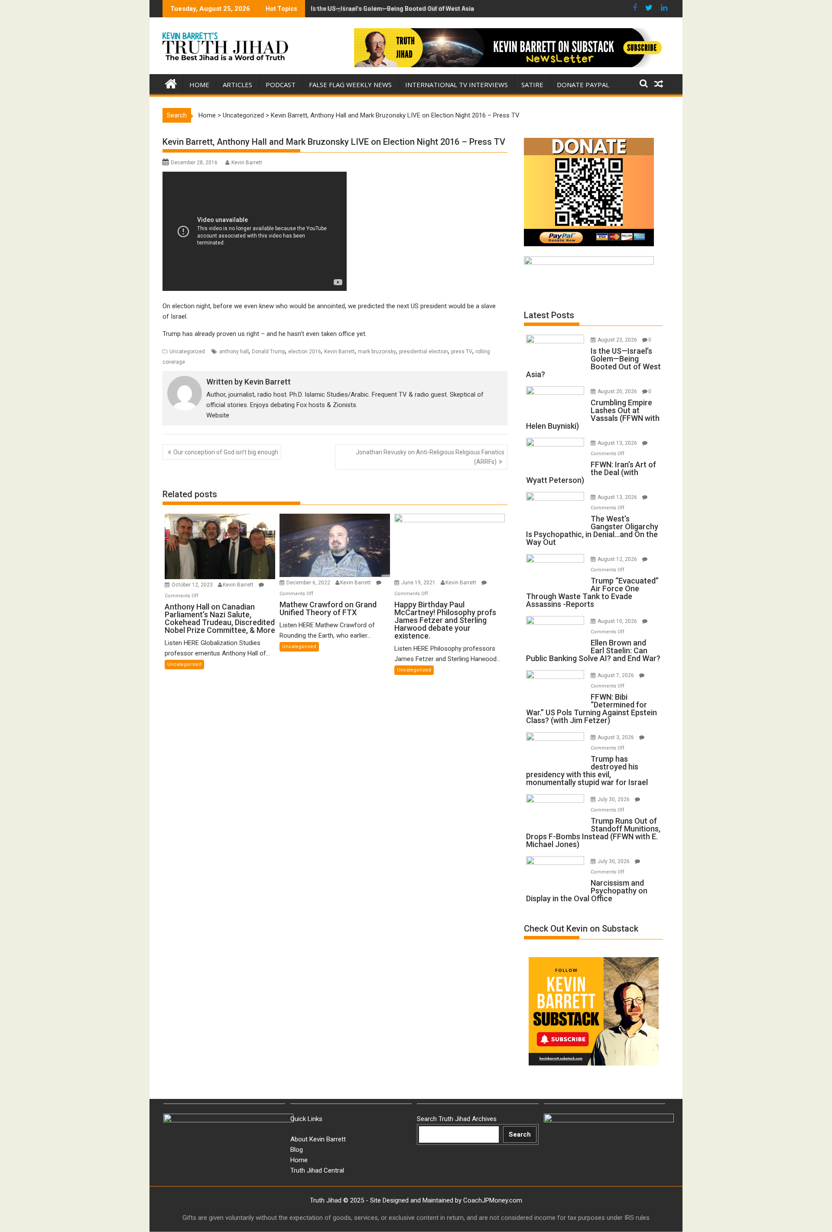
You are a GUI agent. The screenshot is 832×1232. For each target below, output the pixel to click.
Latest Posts (549, 315)
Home (199, 84)
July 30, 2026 (614, 799)
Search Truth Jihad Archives (457, 1119)
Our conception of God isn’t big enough (225, 452)
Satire (532, 84)
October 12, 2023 (193, 585)
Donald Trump (268, 352)
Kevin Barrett (246, 163)
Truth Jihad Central (317, 1170)
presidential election (423, 352)
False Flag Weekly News (350, 84)
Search (520, 1134)
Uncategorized (243, 115)
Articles (237, 84)
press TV (461, 352)
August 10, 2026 (618, 621)
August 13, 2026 (618, 443)
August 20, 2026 (618, 391)
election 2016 (304, 352)
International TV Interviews (456, 84)
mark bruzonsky (377, 352)
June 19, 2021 (419, 583)
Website (217, 415)
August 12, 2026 (618, 559)
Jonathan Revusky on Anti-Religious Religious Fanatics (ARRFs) (430, 457)
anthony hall (234, 352)
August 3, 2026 (616, 737)
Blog (296, 1150)
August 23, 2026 (618, 340)
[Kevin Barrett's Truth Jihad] (170, 83)
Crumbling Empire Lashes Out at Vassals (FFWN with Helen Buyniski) (408, 8)
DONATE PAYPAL (583, 84)
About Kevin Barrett (318, 1139)
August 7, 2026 (616, 675)
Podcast (281, 84)
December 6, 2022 (309, 583)
